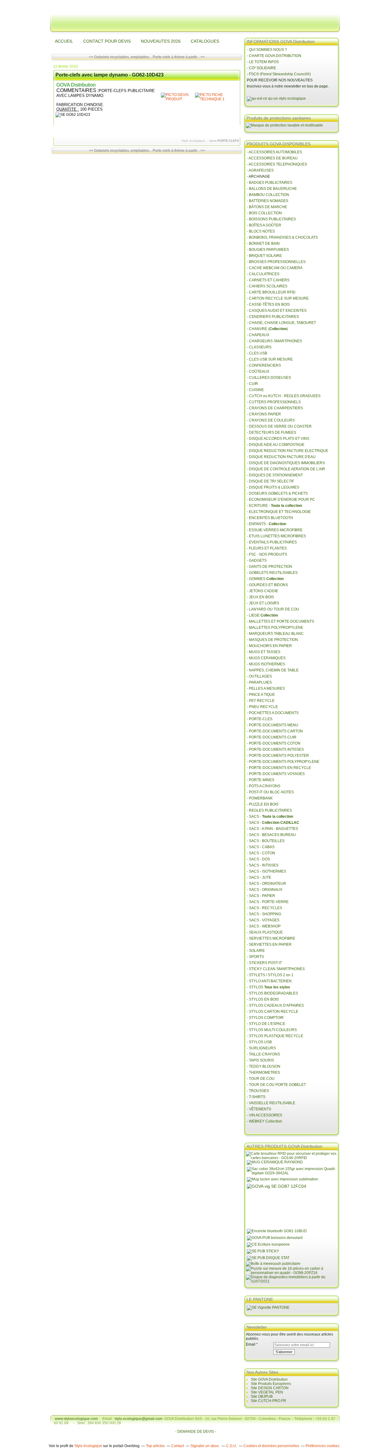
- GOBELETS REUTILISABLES (272, 573)
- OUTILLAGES (259, 676)
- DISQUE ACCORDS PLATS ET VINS (278, 438)
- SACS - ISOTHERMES (266, 871)
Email (250, 1344)
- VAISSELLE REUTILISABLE (271, 1103)
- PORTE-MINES (260, 780)
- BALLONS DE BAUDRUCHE (272, 189)
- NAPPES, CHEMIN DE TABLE (273, 670)
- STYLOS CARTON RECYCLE (272, 1011)
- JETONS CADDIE (262, 591)
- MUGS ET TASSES (263, 652)
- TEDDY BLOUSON (263, 1066)
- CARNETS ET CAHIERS (268, 280)
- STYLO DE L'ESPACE (266, 1024)
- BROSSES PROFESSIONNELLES (276, 262)
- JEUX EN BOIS (260, 597)
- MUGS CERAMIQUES (266, 658)
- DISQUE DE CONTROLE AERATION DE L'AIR (286, 469)
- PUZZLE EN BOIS (262, 804)
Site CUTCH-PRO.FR (268, 1401)
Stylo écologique (88, 1446)
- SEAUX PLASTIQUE (265, 932)
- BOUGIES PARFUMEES (268, 249)
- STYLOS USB (259, 1042)
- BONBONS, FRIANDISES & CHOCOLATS (282, 237)
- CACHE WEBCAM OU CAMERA (275, 268)
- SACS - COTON (261, 853)
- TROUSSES (258, 1091)
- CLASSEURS (259, 347)
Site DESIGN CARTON (270, 1388)
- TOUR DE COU (261, 1078)
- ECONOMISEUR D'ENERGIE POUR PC (281, 499)
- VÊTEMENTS (259, 1109)
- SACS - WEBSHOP (264, 926)
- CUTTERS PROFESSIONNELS (274, 402)
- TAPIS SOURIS (260, 1060)
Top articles (155, 1446)
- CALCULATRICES (263, 274)
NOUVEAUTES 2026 (161, 41)
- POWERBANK (260, 798)
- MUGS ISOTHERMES (266, 664)
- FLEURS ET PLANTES (267, 548)
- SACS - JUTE (259, 877)
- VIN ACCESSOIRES (265, 1115)
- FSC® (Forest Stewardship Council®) (279, 74)
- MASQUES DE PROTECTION (272, 640)
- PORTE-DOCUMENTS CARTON (275, 731)
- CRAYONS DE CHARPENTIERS (275, 408)
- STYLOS (269, 987)
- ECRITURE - (274, 505)
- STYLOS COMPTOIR (265, 1018)
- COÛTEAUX (258, 371)
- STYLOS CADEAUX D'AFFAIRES (275, 1005)
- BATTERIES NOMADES (267, 201)
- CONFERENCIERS (264, 365)
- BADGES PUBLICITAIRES (269, 182)
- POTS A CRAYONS (263, 786)
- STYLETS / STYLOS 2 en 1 (270, 975)
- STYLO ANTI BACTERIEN (269, 981)
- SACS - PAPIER (261, 896)
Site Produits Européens (271, 1384)
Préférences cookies (322, 1446)
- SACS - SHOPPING (264, 914)
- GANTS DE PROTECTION (269, 566)
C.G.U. (231, 1446)
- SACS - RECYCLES (264, 908)
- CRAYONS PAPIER (264, 414)
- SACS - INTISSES (262, 865)
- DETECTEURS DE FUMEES (271, 432)
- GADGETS (257, 560)
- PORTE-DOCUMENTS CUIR (271, 737)
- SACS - (270, 816)
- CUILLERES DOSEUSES (269, 377)
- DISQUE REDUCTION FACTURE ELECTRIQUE (287, 451)
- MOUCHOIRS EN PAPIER (269, 646)
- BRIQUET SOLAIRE (264, 256)
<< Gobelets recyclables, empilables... (120, 57)
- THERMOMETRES (263, 1072)
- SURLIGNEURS (261, 1048)
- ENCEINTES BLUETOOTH (270, 518)
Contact (177, 1446)
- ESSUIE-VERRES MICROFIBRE (275, 530)
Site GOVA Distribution (269, 1379)
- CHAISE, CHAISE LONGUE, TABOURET (281, 323)
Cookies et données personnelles (271, 1446)
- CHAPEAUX (258, 335)
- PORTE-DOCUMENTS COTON (273, 743)
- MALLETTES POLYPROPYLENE (275, 627)
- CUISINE (255, 390)
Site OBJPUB (262, 1396)
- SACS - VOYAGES (263, 920)
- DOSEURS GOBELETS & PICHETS (277, 493)
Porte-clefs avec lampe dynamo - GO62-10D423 (109, 74)
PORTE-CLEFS (228, 140)
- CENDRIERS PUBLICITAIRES (273, 317)
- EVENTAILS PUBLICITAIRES (272, 542)
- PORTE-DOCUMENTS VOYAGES (276, 774)
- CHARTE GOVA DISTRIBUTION (274, 56)
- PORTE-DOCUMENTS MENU (272, 725)
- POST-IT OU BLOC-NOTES (270, 792)
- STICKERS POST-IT (264, 963)
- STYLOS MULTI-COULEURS (272, 1030)
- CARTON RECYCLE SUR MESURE (278, 298)
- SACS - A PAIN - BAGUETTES (272, 829)
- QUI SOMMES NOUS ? (267, 50)
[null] (177, 99)
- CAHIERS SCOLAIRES (267, 286)
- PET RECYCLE (261, 701)
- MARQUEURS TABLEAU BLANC (275, 633)
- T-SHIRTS (256, 1097)
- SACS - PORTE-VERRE (268, 902)
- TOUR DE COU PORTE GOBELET (276, 1085)
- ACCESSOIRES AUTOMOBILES (274, 152)
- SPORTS (255, 957)
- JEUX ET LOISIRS (263, 603)
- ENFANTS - (266, 524)
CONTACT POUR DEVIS (107, 41)
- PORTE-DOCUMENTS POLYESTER (278, 755)
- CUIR (252, 384)
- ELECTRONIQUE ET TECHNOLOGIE (279, 512)
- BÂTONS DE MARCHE (267, 207)
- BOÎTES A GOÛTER (264, 225)
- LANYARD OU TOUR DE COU (273, 609)
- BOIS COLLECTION (264, 213)
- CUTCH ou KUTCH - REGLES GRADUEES (284, 396)
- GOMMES (265, 579)
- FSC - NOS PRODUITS (267, 554)
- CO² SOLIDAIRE (261, 68)
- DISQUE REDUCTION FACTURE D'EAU (281, 457)
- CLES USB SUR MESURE (270, 359)
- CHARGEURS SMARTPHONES (274, 341)
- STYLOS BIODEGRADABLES (272, 993)
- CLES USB (257, 353)
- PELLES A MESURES (266, 688)
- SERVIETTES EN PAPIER (269, 944)
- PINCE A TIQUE (261, 694)
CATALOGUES (205, 41)
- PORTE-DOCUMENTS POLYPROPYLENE (283, 762)
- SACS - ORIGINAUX (264, 890)
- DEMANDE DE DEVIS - (195, 1431)
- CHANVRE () (267, 329)
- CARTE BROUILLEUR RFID (271, 292)
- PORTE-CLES (259, 719)
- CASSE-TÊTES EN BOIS (268, 304)
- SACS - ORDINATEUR (266, 883)
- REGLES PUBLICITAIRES (269, 810)
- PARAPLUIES (259, 682)
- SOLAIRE (256, 950)
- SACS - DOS (258, 859)
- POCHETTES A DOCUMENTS (273, 713)
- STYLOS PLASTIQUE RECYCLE (275, 1036)
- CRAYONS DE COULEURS (271, 420)
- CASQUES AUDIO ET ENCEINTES (277, 310)
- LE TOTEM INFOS (263, 62)
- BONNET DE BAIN (263, 243)
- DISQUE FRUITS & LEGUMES (273, 487)
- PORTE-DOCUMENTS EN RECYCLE (279, 768)
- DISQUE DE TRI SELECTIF (270, 481)
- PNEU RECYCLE (262, 707)
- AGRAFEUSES (260, 170)
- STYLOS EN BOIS (263, 999)
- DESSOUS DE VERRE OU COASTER (280, 426)
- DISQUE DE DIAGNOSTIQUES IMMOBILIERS (286, 463)
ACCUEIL (64, 41)
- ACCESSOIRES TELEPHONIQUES (277, 164)
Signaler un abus (205, 1446)
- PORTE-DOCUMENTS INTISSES (275, 749)
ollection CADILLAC (282, 822)
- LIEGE (262, 615)
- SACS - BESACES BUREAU (271, 835)
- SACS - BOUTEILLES (266, 841)
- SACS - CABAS (261, 847)
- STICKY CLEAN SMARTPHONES (276, 969)
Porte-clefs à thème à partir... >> (179, 57)
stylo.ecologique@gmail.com (138, 1419)
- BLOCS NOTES (261, 231)
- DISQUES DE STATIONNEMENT (275, 475)
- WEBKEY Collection (265, 1121)
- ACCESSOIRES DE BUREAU (272, 158)
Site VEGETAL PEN (267, 1392)
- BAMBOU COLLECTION (268, 195)
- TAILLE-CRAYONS (263, 1054)
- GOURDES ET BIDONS (267, 585)
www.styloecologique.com (76, 1419)
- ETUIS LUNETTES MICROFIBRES (276, 536)
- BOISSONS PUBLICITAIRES (271, 219)
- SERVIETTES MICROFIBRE (271, 938)
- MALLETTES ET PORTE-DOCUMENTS (280, 621)
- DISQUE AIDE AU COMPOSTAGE (275, 445)
